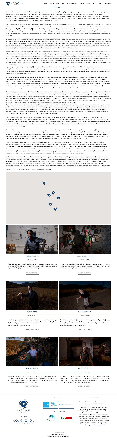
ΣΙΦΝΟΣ (36, 259)
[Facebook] (15, 421)
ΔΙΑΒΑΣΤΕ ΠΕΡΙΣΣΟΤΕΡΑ (32, 273)
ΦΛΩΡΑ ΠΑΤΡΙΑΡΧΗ (84, 312)
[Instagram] (20, 421)
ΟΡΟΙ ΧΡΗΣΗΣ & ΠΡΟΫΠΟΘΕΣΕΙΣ (58, 434)
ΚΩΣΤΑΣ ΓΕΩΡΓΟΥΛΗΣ (84, 256)
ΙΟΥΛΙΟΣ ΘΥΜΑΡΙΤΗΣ (32, 256)
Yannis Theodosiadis (64, 436)
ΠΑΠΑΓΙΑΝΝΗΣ (32, 312)
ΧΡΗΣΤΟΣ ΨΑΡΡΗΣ (32, 368)
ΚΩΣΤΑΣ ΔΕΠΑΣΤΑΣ (84, 368)
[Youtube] (26, 421)
